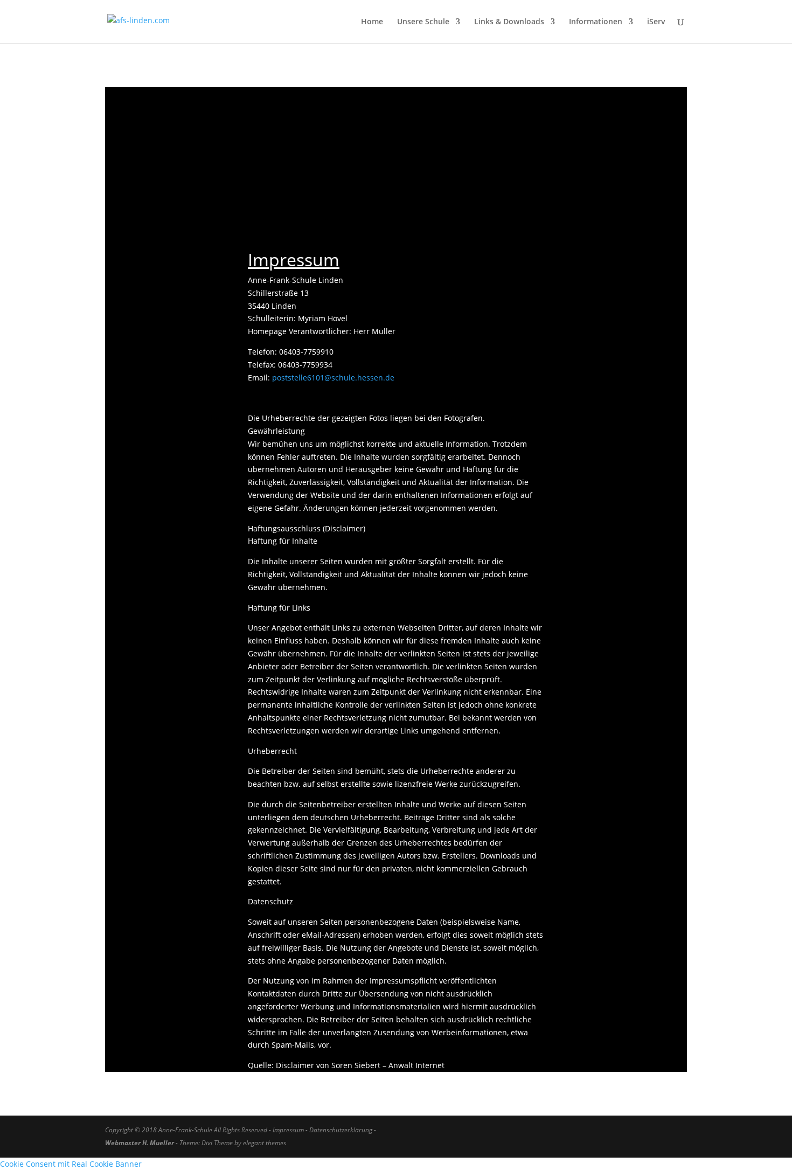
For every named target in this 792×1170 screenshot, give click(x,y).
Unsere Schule (423, 22)
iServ (656, 22)
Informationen (595, 22)
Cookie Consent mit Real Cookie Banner (71, 1164)
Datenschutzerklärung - (343, 1129)
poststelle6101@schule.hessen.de (333, 377)
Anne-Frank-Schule (185, 1129)
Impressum (288, 1129)
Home (372, 22)
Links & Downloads (509, 22)
